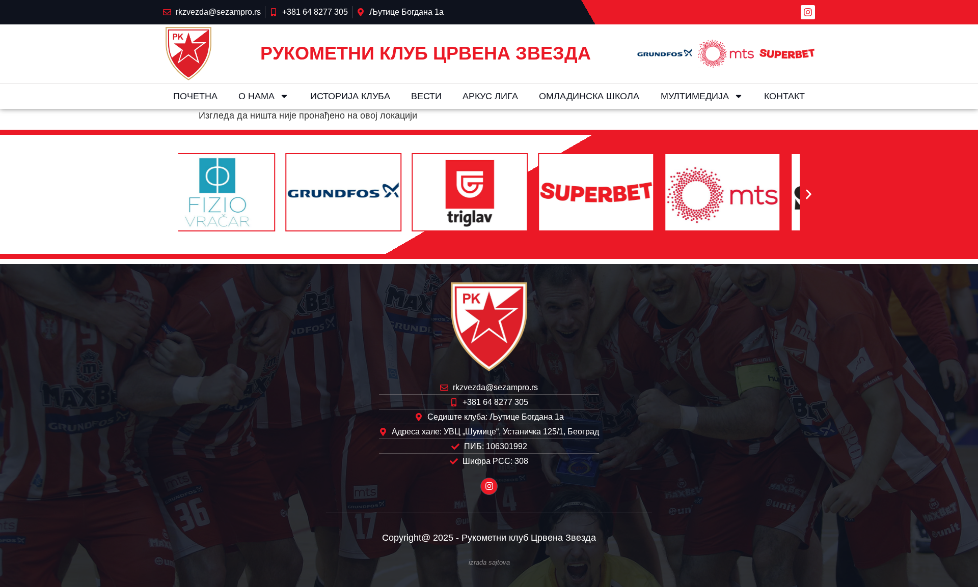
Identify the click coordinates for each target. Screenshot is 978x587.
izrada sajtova (489, 562)
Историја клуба (350, 96)
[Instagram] (808, 12)
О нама (256, 96)
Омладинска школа (589, 96)
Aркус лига (490, 96)
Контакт (784, 96)
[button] (169, 194)
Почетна (195, 96)
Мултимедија (695, 96)
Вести (426, 96)
